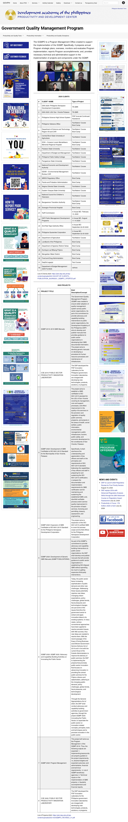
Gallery (58, 3)
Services (34, 3)
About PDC (23, 3)
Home (15, 3)
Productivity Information (34, 36)
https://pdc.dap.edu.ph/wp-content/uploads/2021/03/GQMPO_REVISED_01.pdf (56, 816)
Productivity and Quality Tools (12, 36)
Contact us (78, 3)
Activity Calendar (47, 3)
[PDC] (48, 14)
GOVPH (6, 3)
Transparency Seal (91, 3)
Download (67, 3)
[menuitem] (7, 3)
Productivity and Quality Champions (58, 36)
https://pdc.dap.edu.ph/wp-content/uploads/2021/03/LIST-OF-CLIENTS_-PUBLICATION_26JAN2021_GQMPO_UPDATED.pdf (57, 276)
